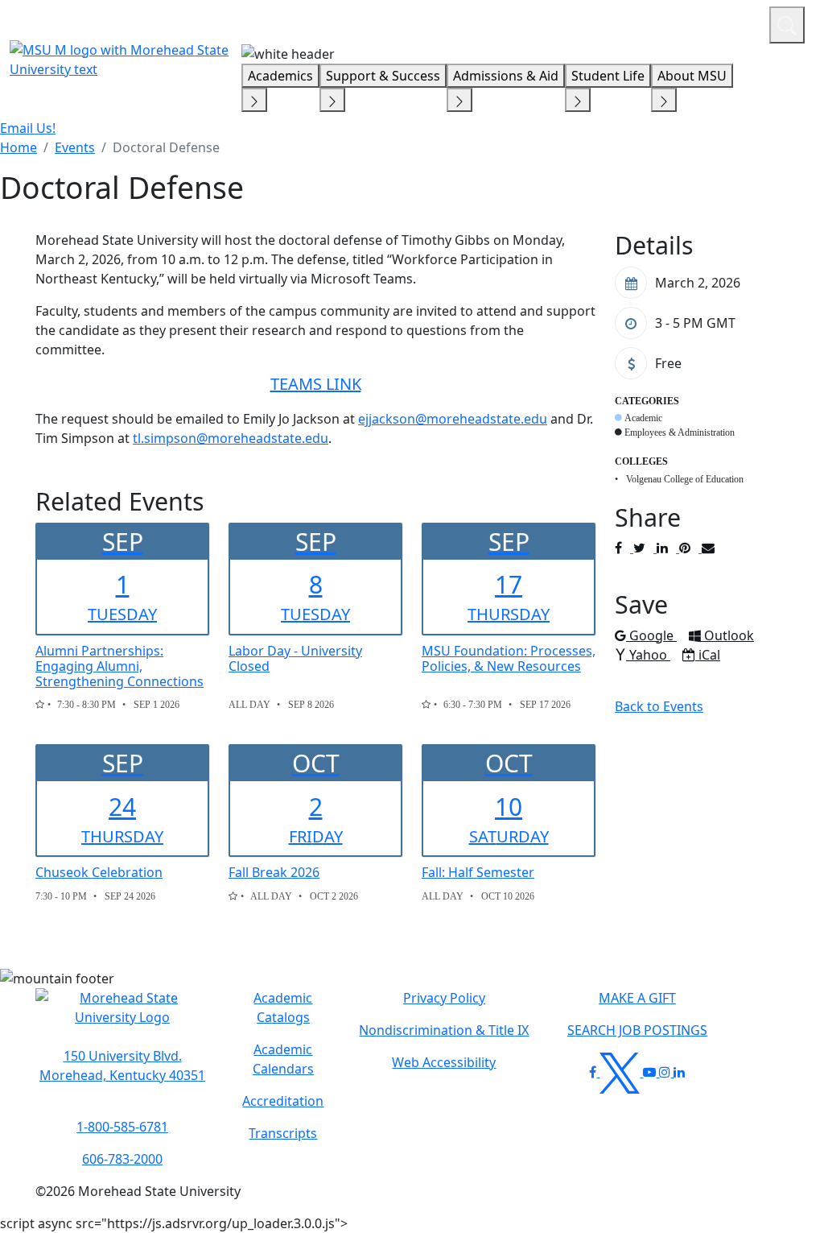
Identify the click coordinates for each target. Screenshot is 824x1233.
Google (652, 635)
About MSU (692, 76)
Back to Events (659, 706)
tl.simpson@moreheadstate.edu (230, 438)
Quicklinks (547, 22)
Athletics (727, 22)
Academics (280, 76)
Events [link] (75, 147)
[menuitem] (18, 147)
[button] (122, 1016)
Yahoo (649, 655)
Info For (450, 22)
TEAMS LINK (315, 384)
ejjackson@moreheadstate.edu (452, 419)
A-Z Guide (649, 22)
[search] (787, 24)
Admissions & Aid (505, 76)
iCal (709, 655)
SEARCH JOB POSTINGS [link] (637, 1030)
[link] (122, 1065)
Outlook (728, 635)
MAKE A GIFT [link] (637, 998)
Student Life (608, 76)
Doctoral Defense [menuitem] (166, 147)
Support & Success (383, 76)
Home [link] (18, 147)
